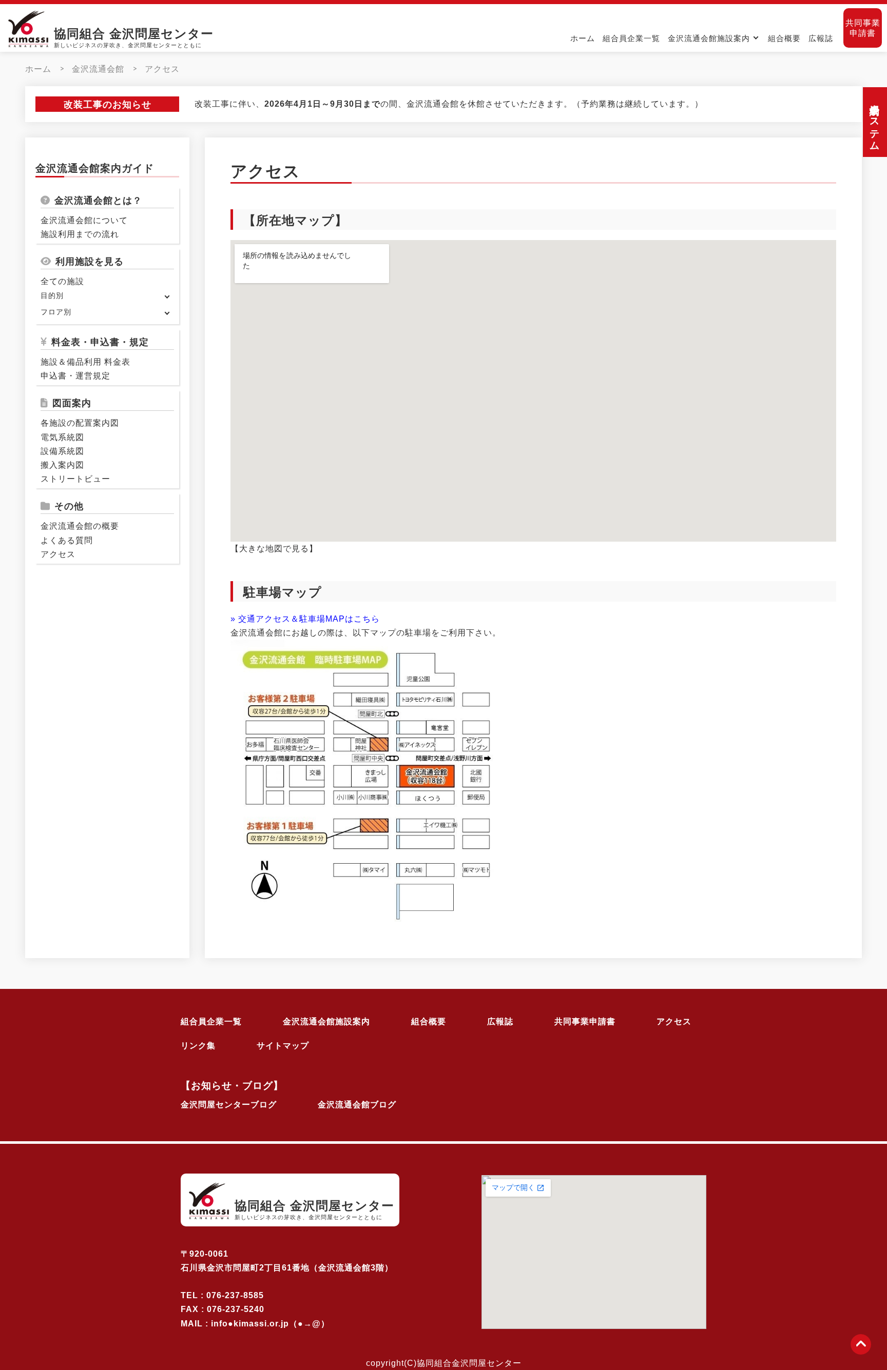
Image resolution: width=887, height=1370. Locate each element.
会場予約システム (875, 122)
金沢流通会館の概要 (80, 526)
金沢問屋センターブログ (229, 1104)
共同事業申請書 (862, 27)
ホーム (582, 38)
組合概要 (784, 38)
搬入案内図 (62, 465)
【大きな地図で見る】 (274, 548)
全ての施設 (62, 281)
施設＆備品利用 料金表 (85, 362)
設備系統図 (62, 451)
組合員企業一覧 (631, 38)
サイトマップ (283, 1045)
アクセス (162, 69)
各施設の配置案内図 (80, 423)
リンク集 (198, 1045)
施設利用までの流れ (80, 234)
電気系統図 (62, 437)
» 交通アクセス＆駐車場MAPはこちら (305, 618)
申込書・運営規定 (75, 376)
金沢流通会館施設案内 (709, 38)
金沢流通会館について (84, 220)
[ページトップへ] (861, 1344)
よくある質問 (67, 540)
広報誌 (820, 38)
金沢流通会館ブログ (357, 1104)
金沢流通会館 (98, 69)
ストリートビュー (75, 479)
